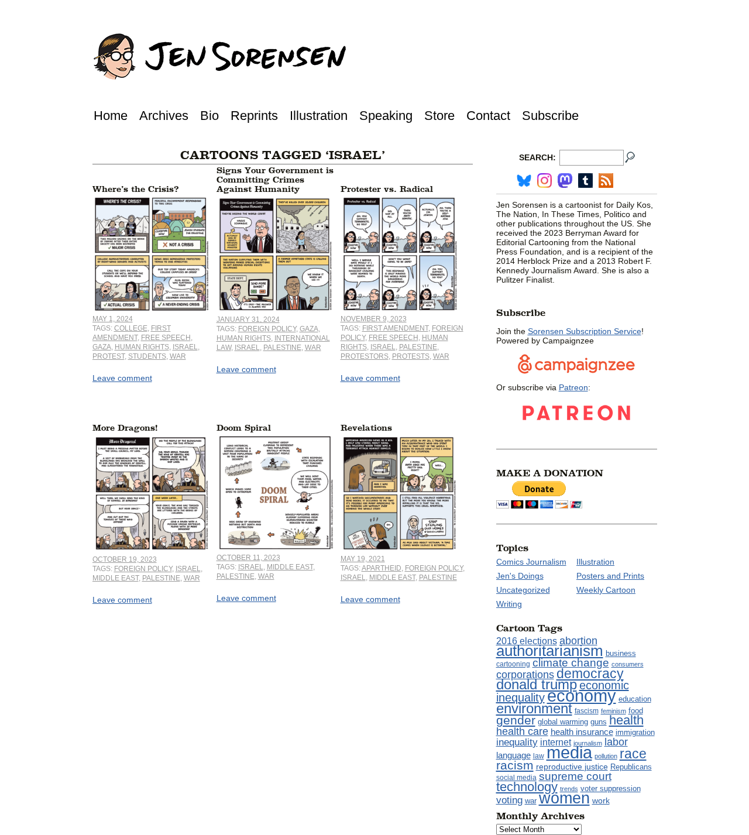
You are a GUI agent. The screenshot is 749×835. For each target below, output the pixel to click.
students (147, 356)
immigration (635, 732)
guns (598, 722)
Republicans (631, 766)
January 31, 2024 (248, 319)
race (633, 753)
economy (581, 695)
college (130, 328)
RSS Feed (606, 180)
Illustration (319, 115)
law (538, 756)
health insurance (582, 732)
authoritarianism (549, 650)
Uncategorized (523, 590)
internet (555, 742)
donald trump (536, 684)
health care (522, 731)
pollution (606, 756)
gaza (101, 347)
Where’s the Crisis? (135, 189)
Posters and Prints (610, 575)
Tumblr (585, 180)
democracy (590, 673)
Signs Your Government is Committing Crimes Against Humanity (275, 180)
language (513, 755)
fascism (587, 711)
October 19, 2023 (124, 559)
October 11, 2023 (248, 558)
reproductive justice (572, 766)
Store (439, 115)
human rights (142, 347)
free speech (166, 338)
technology (527, 786)
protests (411, 356)
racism (515, 765)
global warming (563, 722)
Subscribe (550, 115)
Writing (509, 604)
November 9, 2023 (374, 319)
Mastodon (565, 180)
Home (111, 115)
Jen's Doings (520, 575)
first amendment (395, 328)
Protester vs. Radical (387, 189)
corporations (525, 675)
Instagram (544, 180)
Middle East (115, 578)
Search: (537, 157)
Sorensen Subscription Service (584, 331)
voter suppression (610, 789)
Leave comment (122, 378)
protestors (365, 356)
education (635, 699)
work (601, 800)
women (564, 798)
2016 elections (526, 641)
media (569, 752)
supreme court (575, 776)
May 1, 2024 (112, 319)
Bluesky (524, 180)
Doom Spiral (244, 428)
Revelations (366, 428)
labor (616, 742)
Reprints (254, 115)
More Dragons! (124, 428)
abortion (578, 640)
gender (515, 720)
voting (509, 800)
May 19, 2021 (363, 559)
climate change (570, 663)
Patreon (573, 387)
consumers (627, 664)
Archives (163, 115)
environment (534, 708)
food (635, 711)
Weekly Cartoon (605, 590)
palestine (282, 347)
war (178, 356)
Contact (488, 115)
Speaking (386, 115)
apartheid (381, 568)
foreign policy (267, 329)
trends (569, 788)
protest (108, 356)
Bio (209, 115)
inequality (517, 742)
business (621, 653)
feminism (613, 710)
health (626, 720)
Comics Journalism (531, 561)
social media (516, 778)
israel (185, 347)
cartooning (513, 664)
